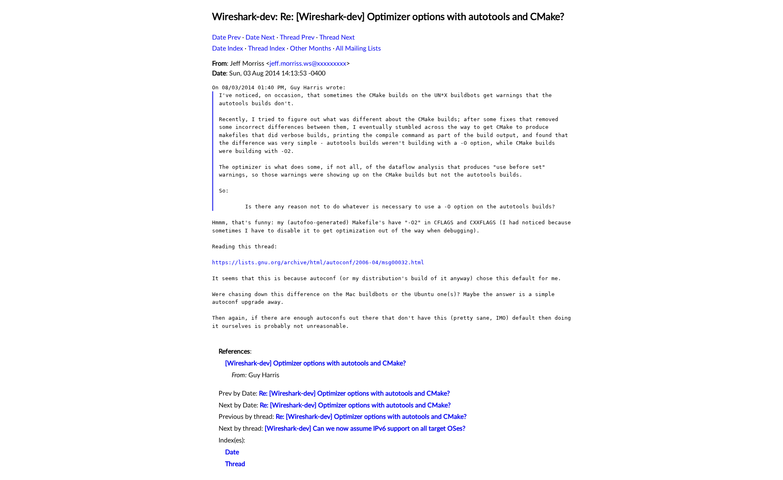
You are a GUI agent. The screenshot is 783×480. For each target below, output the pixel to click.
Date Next (260, 37)
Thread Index (266, 48)
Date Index (227, 48)
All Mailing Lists (358, 48)
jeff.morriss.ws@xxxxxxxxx (308, 63)
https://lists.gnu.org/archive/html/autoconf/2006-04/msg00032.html (318, 262)
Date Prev (226, 37)
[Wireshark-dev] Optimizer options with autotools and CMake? (315, 363)
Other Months (310, 48)
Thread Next (337, 37)
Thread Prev (297, 37)
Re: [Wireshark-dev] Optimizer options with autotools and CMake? (354, 393)
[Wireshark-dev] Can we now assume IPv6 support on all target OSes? (365, 428)
